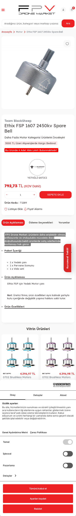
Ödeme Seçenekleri (41, 222)
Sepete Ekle (55, 194)
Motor (19, 31)
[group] (38, 72)
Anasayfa (6, 31)
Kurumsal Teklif (67, 258)
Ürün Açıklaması (13, 222)
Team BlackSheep (18, 121)
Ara (68, 23)
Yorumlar (64, 222)
